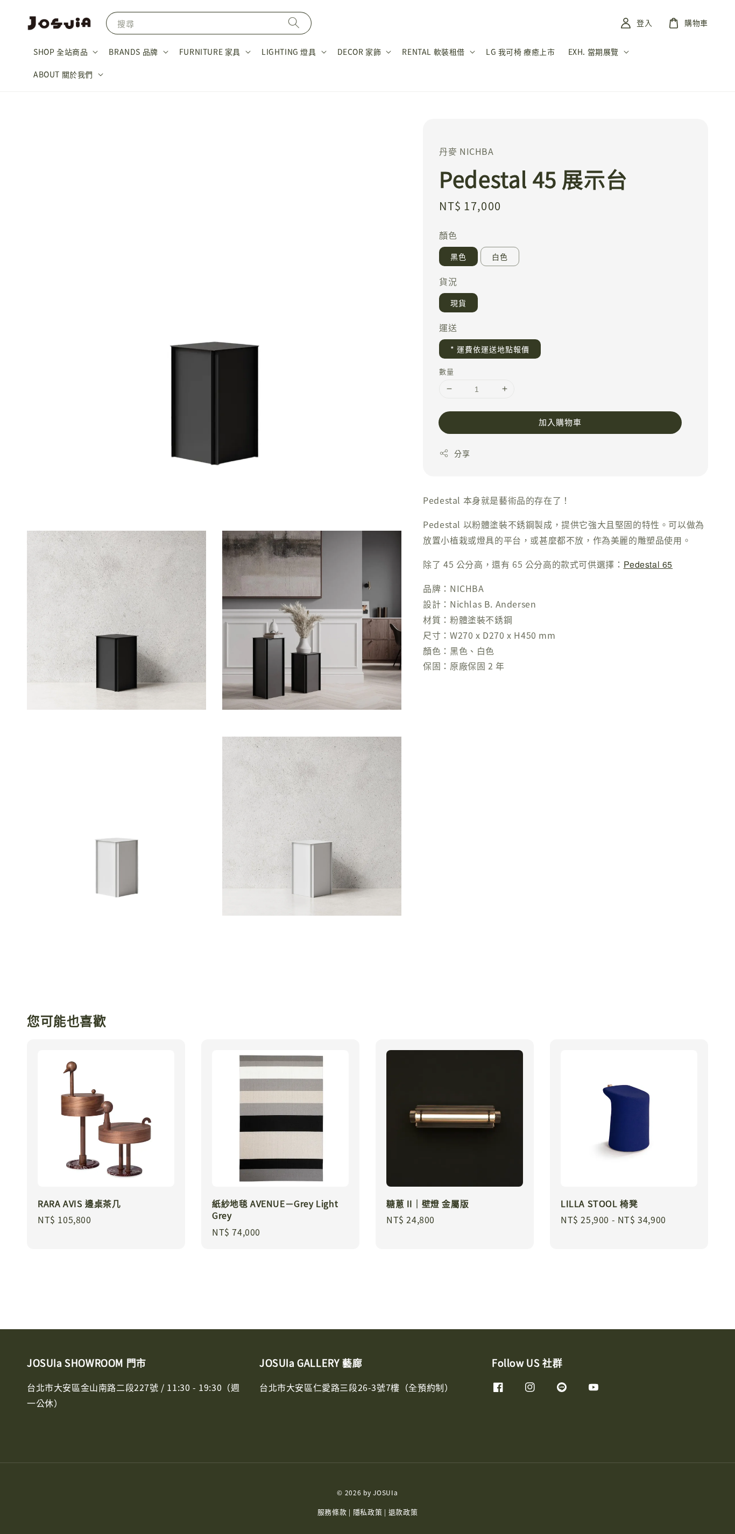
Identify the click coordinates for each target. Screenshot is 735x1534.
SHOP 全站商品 (60, 51)
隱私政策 (368, 1512)
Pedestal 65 (648, 564)
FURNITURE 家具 (210, 51)
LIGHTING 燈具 (289, 51)
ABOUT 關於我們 (63, 74)
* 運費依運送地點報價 (489, 348)
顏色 (448, 234)
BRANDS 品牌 (133, 51)
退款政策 (403, 1512)
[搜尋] (294, 22)
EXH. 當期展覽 (593, 51)
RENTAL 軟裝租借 (433, 51)
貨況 (448, 280)
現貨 (458, 302)
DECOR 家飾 (359, 51)
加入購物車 (560, 421)
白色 (500, 256)
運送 (448, 326)
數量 (446, 371)
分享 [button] (462, 452)
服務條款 (332, 1512)
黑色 (458, 256)
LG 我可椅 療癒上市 (520, 51)
